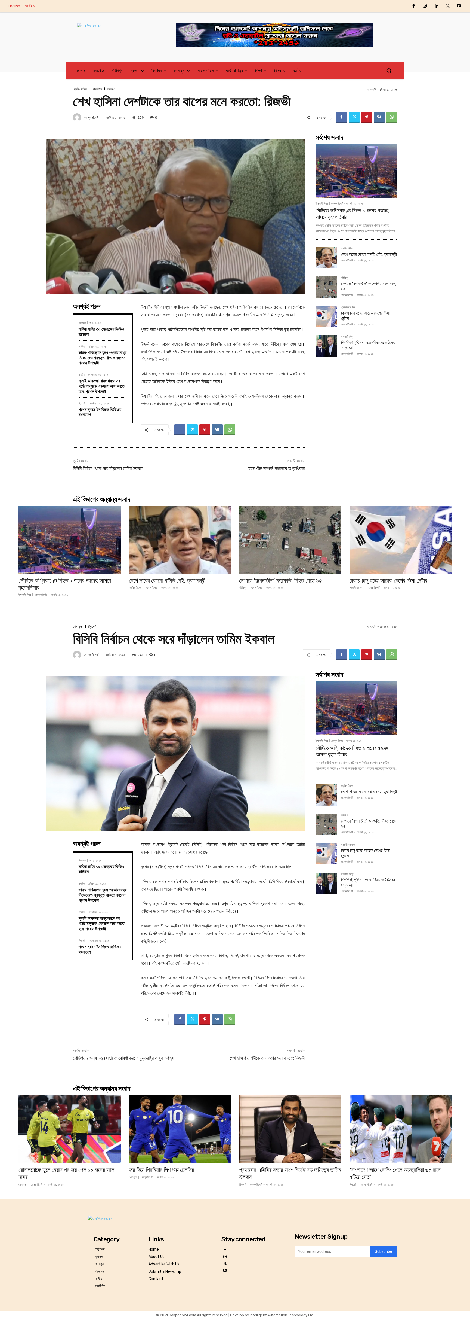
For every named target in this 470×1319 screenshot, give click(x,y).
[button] (389, 70)
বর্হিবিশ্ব (344, 278)
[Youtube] (459, 6)
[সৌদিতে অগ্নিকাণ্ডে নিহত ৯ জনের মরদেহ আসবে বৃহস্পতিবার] (356, 171)
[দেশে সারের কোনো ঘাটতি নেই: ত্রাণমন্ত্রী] (326, 257)
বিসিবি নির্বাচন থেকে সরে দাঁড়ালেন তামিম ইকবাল (108, 468)
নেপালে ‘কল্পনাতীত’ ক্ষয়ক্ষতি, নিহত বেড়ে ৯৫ (280, 580)
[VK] (379, 117)
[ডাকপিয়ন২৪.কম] (116, 31)
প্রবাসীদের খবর (348, 307)
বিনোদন (82, 322)
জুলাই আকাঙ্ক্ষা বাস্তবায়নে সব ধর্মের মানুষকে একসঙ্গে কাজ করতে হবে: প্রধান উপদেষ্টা (102, 386)
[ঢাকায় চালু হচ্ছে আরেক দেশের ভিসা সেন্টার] (326, 316)
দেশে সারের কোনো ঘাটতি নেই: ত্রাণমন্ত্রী (369, 254)
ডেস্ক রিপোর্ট (91, 117)
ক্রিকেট (82, 403)
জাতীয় (82, 346)
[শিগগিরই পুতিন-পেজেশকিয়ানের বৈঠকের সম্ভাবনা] (326, 346)
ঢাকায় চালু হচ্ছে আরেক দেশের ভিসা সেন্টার (388, 580)
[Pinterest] (366, 117)
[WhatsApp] (391, 117)
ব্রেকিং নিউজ (80, 89)
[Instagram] (425, 6)
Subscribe (383, 1251)
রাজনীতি (97, 89)
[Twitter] (447, 6)
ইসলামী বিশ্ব (322, 203)
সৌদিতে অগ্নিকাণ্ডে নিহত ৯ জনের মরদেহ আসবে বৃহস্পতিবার (64, 584)
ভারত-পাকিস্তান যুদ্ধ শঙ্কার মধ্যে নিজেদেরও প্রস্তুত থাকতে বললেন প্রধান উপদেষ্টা (102, 357)
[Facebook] (413, 6)
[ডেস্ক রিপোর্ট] (78, 117)
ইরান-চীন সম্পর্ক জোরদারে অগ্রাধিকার (276, 468)
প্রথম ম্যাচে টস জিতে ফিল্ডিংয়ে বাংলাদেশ (100, 412)
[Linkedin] (436, 6)
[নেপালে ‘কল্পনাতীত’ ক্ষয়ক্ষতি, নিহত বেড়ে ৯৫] (326, 287)
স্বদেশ (111, 89)
